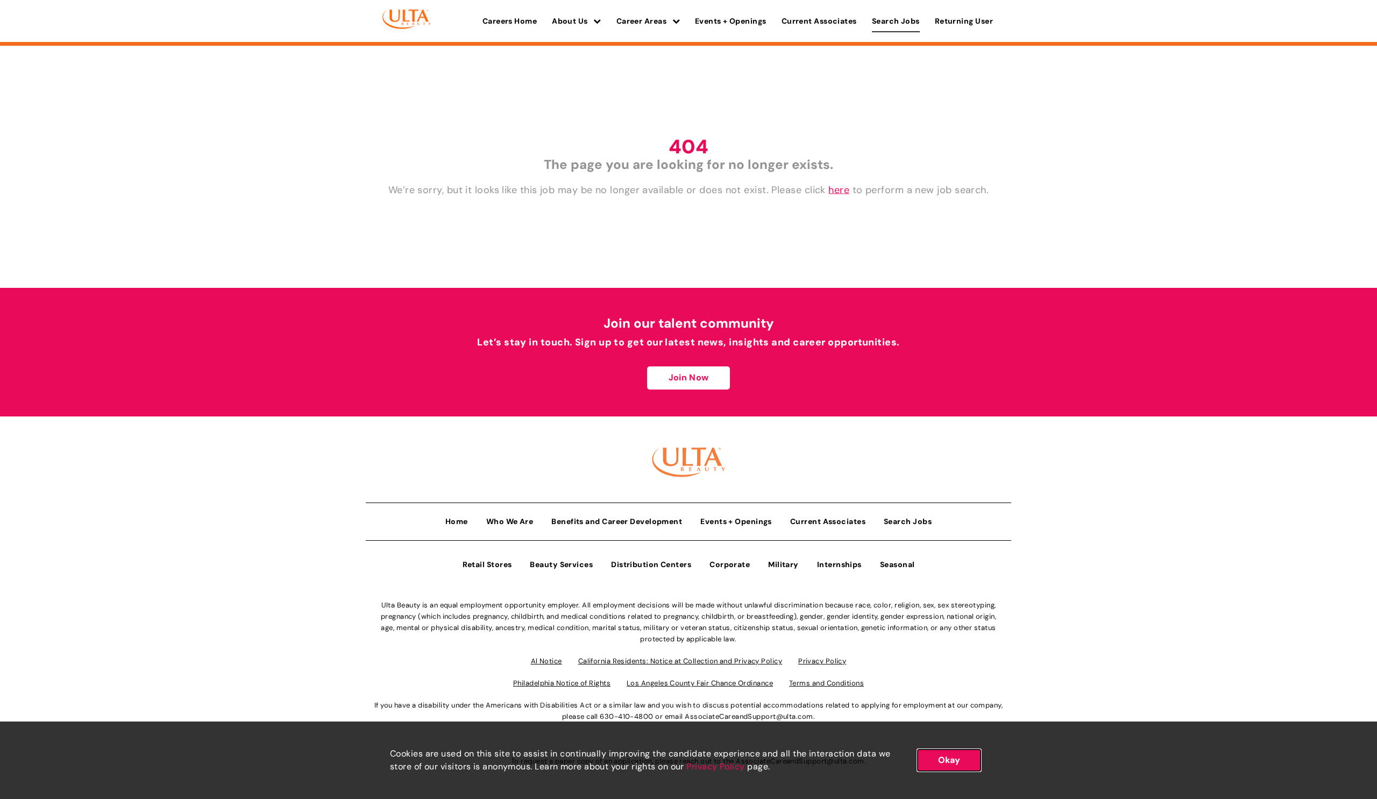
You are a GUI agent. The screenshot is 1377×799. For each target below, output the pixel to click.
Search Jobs (896, 21)
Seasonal (897, 564)
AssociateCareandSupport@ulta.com (749, 716)
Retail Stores (487, 564)
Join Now (688, 377)
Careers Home (509, 21)
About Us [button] (571, 21)
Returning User (964, 21)
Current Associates (819, 21)
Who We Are (510, 521)
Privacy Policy (715, 766)
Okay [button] (949, 760)
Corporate (729, 564)
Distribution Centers (651, 564)
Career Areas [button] (642, 21)
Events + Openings (730, 21)
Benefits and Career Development (616, 521)
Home (456, 521)
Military (783, 564)
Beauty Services (561, 564)
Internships (839, 564)
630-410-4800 (626, 716)
